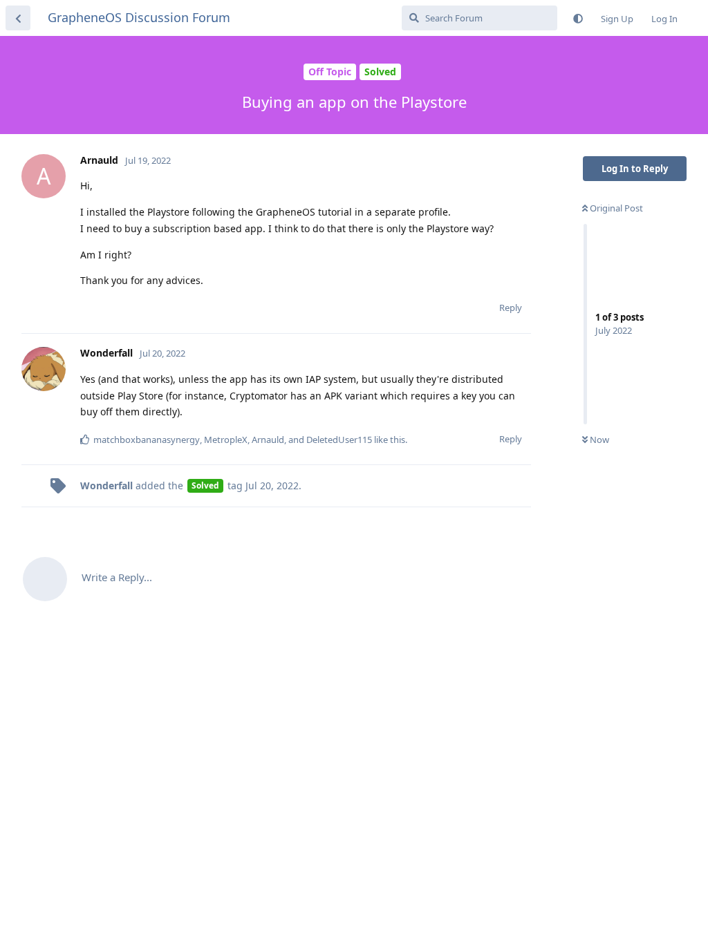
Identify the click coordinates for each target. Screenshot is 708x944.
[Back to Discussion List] (18, 18)
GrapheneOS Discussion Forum (139, 17)
